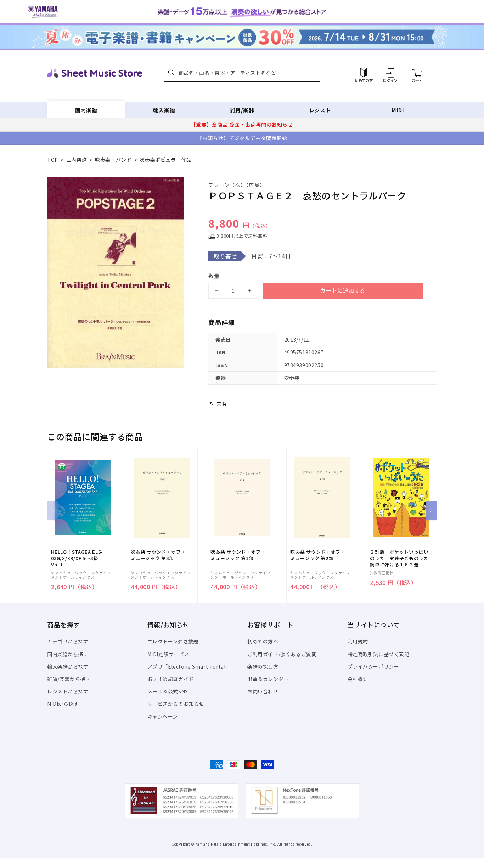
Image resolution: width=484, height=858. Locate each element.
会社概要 (358, 678)
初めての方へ (262, 641)
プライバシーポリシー (373, 666)
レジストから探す (68, 691)
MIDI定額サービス (168, 654)
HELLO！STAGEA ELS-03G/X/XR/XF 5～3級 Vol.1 (77, 558)
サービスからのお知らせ (175, 703)
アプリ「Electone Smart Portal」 (189, 666)
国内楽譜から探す (68, 654)
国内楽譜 (86, 110)
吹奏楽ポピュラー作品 (165, 159)
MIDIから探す (63, 703)
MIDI (398, 110)
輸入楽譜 (164, 110)
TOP (52, 159)
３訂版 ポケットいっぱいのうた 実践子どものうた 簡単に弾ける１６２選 (401, 558)
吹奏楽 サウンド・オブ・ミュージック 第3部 (158, 555)
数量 (214, 275)
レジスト (320, 110)
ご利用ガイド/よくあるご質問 (281, 654)
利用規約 (358, 641)
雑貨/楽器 (242, 110)
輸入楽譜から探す (68, 666)
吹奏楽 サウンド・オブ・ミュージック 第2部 (317, 555)
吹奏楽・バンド (113, 159)
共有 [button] (221, 403)
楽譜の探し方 (262, 666)
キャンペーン (162, 716)
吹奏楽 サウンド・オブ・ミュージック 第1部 (237, 555)
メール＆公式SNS (167, 691)
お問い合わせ (262, 691)
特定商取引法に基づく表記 (379, 654)
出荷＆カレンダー (268, 678)
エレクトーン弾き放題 (173, 641)
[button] (242, 73)
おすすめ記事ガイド (170, 678)
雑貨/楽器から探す (68, 678)
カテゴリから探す (68, 641)
